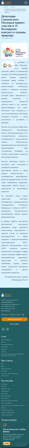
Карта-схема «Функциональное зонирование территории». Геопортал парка (12, 354)
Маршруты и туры (5, 389)
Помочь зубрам (14, 324)
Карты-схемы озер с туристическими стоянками (13, 405)
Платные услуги (5, 391)
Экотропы (3, 386)
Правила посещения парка (7, 412)
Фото (2, 364)
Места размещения (6, 396)
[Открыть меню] (26, 3)
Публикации (4, 371)
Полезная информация (7, 415)
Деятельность (4, 347)
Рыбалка (3, 407)
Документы (4, 349)
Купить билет (4, 384)
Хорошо (7, 443)
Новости (13, 7)
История (3, 342)
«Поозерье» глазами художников (9, 373)
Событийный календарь (7, 410)
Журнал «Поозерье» (6, 368)
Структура (3, 351)
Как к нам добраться (6, 403)
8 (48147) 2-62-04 (9, 306)
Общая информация (6, 339)
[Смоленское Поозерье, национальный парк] (6, 3)
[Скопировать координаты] (23, 315)
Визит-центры (4, 393)
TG (7, 329)
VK (3, 329)
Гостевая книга (4, 375)
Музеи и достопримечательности (9, 400)
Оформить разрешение (14, 319)
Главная (6, 7)
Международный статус (7, 344)
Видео (3, 366)
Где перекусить (5, 398)
